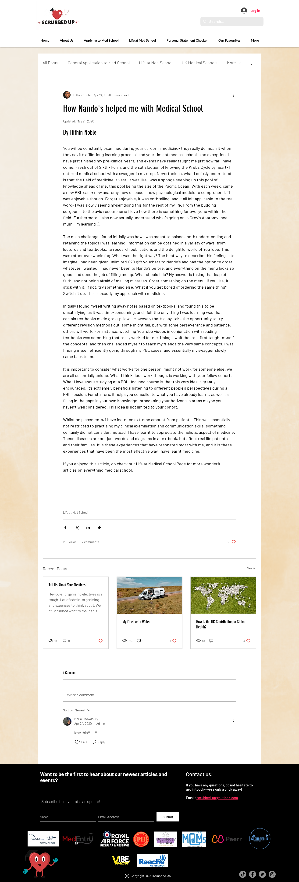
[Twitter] (262, 874)
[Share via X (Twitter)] (77, 527)
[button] (250, 63)
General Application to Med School (99, 62)
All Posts (50, 62)
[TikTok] (242, 874)
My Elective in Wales (136, 621)
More (231, 62)
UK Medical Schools (199, 62)
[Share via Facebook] (65, 527)
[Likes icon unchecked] (77, 742)
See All (251, 568)
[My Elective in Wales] (149, 595)
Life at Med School (155, 62)
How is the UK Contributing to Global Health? (221, 624)
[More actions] (233, 95)
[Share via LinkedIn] (88, 527)
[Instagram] (272, 874)
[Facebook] (252, 874)
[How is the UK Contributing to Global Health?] (223, 595)
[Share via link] (99, 527)
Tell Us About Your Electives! (67, 585)
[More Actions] (233, 721)
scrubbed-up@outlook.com (217, 798)
